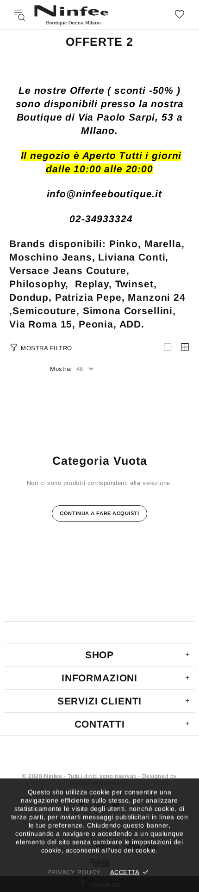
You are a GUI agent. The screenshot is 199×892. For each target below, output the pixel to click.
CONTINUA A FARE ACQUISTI (99, 513)
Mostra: (61, 368)
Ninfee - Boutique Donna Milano (71, 14)
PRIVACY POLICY (74, 871)
